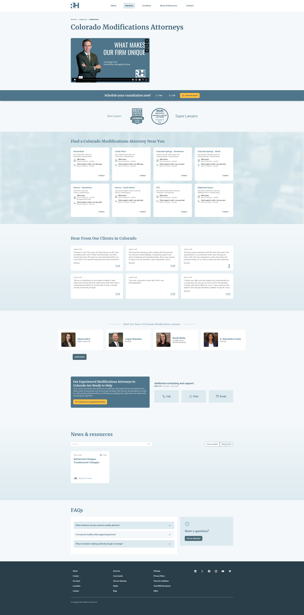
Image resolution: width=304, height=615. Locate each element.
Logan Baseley (133, 339)
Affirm (156, 591)
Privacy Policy (159, 576)
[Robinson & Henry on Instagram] (216, 571)
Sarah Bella (178, 338)
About (113, 6)
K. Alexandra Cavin (230, 339)
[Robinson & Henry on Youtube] (222, 571)
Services (129, 6)
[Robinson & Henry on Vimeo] (229, 571)
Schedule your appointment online (91, 402)
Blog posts (226, 444)
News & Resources (168, 6)
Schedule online (191, 95)
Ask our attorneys (193, 538)
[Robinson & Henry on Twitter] (202, 571)
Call (173, 95)
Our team (76, 581)
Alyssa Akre (83, 339)
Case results (212, 444)
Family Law (83, 19)
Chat (160, 95)
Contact (189, 6)
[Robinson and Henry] (75, 6)
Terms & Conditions (161, 581)
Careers (76, 576)
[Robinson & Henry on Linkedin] (195, 571)
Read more (77, 263)
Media (115, 586)
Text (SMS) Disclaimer (162, 586)
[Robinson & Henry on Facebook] (209, 571)
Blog (115, 591)
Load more (80, 357)
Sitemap (157, 571)
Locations (146, 6)
